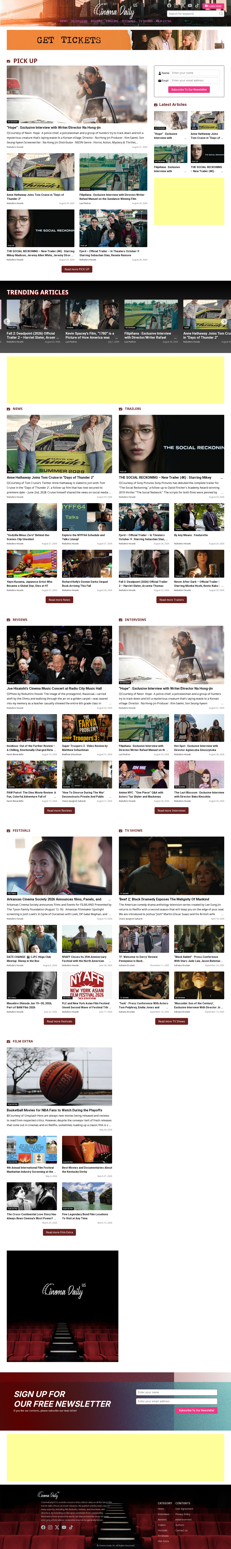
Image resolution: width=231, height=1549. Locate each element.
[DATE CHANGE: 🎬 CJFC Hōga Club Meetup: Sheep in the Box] (32, 939)
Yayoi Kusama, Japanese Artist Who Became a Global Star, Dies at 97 (29, 583)
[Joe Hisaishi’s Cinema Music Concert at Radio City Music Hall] (59, 655)
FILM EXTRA (23, 1041)
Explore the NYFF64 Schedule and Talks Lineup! (83, 537)
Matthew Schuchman (72, 754)
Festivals (128, 21)
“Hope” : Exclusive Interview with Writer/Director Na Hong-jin (54, 127)
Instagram (176, 5)
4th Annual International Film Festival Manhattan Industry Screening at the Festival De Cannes (30, 1171)
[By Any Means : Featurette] (199, 517)
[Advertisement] (189, 201)
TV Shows (146, 21)
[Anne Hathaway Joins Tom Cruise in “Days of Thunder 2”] (40, 172)
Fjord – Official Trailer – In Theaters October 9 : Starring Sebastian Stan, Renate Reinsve (109, 253)
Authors (179, 1525)
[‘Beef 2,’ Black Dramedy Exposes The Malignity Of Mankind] (171, 866)
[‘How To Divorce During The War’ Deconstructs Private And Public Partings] (87, 774)
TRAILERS (133, 408)
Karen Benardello (15, 754)
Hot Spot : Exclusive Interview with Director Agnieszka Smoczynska (196, 748)
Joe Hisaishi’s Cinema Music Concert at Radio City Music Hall (54, 688)
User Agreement (184, 1508)
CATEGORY (165, 1503)
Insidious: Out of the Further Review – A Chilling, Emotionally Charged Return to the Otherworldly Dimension (31, 750)
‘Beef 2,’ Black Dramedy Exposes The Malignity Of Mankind (164, 899)
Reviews (96, 21)
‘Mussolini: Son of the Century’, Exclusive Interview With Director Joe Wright (198, 1007)
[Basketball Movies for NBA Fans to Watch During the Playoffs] (59, 1076)
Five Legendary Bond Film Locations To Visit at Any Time (85, 1216)
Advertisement (183, 1519)
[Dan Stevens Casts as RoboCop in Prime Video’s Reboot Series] (151, 314)
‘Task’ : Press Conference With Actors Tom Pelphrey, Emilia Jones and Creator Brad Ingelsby (143, 1007)
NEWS (17, 408)
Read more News (59, 600)
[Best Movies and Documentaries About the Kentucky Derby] (87, 1150)
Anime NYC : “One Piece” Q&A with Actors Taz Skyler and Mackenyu (141, 794)
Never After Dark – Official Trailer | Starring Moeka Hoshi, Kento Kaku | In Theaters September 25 (198, 585)
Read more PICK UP (77, 269)
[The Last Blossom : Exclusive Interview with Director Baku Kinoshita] (199, 774)
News (64, 21)
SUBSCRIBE (215, 6)
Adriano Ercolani (127, 965)
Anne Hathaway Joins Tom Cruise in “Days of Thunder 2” (35, 196)
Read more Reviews (59, 810)
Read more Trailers (171, 600)
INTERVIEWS (135, 619)
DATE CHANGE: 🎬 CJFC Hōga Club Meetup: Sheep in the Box (29, 959)
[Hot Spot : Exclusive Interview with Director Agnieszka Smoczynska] (199, 728)
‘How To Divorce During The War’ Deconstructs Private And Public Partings (83, 796)
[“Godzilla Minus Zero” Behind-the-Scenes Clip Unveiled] (32, 517)
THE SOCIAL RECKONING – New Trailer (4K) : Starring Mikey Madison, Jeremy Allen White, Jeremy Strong (40, 253)
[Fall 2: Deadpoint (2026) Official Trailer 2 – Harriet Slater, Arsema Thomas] (144, 564)
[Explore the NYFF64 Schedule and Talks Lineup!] (87, 517)
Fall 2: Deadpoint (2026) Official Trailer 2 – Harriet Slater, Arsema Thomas (143, 583)
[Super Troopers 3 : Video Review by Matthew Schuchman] (87, 728)
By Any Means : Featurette (191, 535)
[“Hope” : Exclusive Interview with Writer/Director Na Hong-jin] (77, 94)
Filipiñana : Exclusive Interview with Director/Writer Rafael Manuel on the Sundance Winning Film (112, 196)
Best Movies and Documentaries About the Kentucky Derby (87, 1169)
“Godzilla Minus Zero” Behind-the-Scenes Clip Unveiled (28, 537)
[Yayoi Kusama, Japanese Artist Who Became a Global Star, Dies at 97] (32, 564)
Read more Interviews (172, 810)
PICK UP (25, 60)
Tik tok (197, 5)
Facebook (169, 5)
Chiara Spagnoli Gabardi (74, 801)
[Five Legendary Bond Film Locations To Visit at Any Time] (87, 1196)
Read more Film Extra (59, 1232)
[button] (224, 321)
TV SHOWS (133, 830)
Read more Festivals (59, 1021)
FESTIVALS (21, 830)
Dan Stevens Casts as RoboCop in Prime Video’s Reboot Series (150, 335)
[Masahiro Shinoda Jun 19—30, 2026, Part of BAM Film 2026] (32, 985)
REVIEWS (20, 619)
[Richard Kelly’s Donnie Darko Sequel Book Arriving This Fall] (87, 564)
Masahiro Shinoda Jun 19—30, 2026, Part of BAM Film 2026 (29, 1005)
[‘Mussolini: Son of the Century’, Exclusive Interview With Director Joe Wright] (199, 985)
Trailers (112, 21)
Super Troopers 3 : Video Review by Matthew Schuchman (85, 748)
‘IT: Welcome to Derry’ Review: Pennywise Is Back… (138, 959)
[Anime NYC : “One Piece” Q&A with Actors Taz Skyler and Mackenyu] (144, 774)
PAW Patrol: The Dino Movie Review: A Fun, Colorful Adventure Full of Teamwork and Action (31, 796)
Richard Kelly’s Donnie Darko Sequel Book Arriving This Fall (85, 583)
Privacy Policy (182, 1514)
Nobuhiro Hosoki (15, 147)
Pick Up (11, 245)
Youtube (190, 5)
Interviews (79, 21)
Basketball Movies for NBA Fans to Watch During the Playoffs (54, 1110)
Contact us (181, 1530)
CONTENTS (182, 1503)
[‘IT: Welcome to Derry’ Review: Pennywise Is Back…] (144, 939)
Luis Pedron (85, 203)
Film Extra (163, 21)
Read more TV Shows (171, 1021)
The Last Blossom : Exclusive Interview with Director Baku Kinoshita (199, 794)
